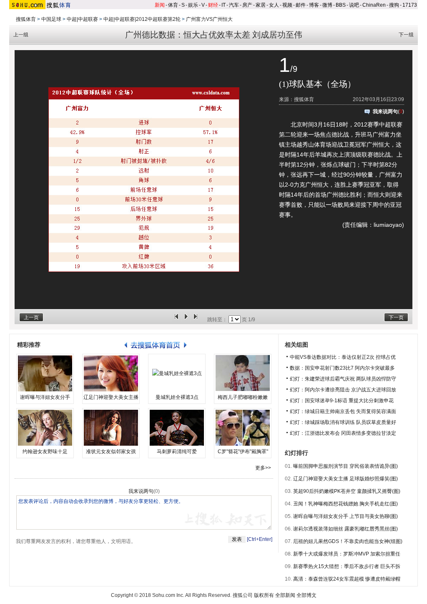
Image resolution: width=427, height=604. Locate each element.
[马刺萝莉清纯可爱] (176, 427)
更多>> (263, 468)
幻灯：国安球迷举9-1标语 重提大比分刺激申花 (342, 401)
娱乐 (193, 5)
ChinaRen (374, 5)
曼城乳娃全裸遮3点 (177, 397)
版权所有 (264, 595)
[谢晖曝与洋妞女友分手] (45, 373)
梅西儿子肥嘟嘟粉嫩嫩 (243, 397)
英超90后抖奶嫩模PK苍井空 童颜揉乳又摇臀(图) (346, 491)
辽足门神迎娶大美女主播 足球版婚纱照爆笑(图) (345, 479)
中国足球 (51, 19)
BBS (341, 5)
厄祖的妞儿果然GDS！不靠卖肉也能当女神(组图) (347, 541)
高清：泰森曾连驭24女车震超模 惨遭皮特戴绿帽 (346, 579)
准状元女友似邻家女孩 (111, 451)
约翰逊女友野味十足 (45, 451)
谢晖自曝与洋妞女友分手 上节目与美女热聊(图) (345, 516)
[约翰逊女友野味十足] (45, 427)
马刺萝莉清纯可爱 (177, 451)
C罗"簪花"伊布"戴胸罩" (243, 451)
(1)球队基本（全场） (317, 84)
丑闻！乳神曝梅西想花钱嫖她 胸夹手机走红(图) (345, 504)
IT (223, 5)
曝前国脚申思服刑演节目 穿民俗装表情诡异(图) (345, 466)
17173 (409, 5)
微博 (327, 5)
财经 (213, 5)
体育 (173, 5)
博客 (314, 5)
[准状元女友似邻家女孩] (111, 427)
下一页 (396, 317)
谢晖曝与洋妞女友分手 (45, 397)
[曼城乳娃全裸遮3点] (176, 373)
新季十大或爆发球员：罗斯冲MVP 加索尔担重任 (346, 554)
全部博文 (306, 595)
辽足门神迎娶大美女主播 (110, 397)
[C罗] (242, 427)
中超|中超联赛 (82, 19)
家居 (261, 5)
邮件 (301, 5)
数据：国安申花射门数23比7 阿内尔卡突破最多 (342, 368)
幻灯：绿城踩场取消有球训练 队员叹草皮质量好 (343, 422)
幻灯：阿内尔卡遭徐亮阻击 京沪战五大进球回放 (343, 390)
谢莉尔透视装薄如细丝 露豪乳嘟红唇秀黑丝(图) (345, 529)
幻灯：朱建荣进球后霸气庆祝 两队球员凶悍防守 (343, 379)
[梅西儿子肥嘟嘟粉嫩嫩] (242, 373)
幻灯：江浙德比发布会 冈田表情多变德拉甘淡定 (343, 433)
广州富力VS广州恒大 (209, 19)
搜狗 (394, 5)
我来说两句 (385, 111)
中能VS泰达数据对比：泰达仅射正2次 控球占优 (343, 357)
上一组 (20, 35)
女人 (274, 5)
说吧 (354, 5)
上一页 (31, 317)
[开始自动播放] (186, 319)
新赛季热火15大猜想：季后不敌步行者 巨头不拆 (346, 566)
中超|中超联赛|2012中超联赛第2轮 (142, 19)
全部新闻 (285, 595)
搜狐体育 (26, 19)
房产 (247, 5)
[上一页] (176, 319)
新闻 (160, 5)
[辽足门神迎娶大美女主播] (111, 373)
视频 (287, 5)
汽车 (234, 5)
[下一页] (195, 319)
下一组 (406, 35)
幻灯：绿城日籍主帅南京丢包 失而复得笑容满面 (343, 411)
